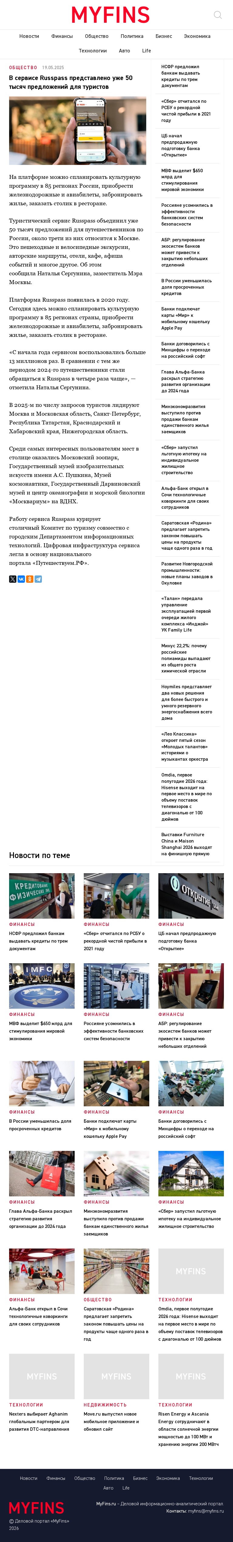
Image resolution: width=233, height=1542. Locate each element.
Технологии (93, 51)
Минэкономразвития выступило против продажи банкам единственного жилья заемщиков (185, 419)
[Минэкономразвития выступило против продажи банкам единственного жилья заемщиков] (116, 1195)
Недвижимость (105, 1405)
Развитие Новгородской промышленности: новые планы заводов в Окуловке (187, 573)
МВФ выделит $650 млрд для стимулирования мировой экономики (182, 180)
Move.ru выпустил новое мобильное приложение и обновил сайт (111, 1422)
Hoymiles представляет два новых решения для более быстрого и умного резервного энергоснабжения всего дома (186, 703)
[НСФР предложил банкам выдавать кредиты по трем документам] (42, 917)
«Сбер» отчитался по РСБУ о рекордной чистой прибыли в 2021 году (186, 111)
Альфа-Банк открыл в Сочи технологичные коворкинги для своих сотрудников (185, 498)
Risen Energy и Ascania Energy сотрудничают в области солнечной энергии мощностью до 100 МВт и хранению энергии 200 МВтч (189, 1429)
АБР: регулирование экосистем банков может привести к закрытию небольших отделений (184, 253)
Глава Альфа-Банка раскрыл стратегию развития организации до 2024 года (185, 382)
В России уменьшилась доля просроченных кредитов (186, 287)
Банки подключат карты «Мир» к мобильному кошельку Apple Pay (185, 318)
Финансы (62, 36)
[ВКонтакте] (21, 579)
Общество (97, 36)
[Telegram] (38, 579)
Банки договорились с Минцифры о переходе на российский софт (185, 350)
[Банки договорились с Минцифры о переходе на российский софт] (191, 1105)
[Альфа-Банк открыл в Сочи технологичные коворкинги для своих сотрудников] (42, 1292)
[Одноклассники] (29, 579)
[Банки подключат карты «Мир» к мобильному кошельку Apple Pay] (116, 1105)
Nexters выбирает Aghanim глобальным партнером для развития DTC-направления (39, 1422)
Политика (132, 36)
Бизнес (164, 36)
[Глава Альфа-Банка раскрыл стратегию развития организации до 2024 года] (42, 1195)
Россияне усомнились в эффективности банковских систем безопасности (187, 215)
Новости (29, 36)
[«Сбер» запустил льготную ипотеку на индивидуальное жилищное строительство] (191, 1195)
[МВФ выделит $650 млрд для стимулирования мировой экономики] (42, 1007)
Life (146, 51)
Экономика (197, 36)
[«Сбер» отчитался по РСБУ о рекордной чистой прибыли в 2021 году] (116, 917)
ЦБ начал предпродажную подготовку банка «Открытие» (180, 145)
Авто (124, 51)
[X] (12, 579)
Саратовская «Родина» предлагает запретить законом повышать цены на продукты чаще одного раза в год (186, 536)
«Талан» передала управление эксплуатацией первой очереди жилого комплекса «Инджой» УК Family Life (186, 614)
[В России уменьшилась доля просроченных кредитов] (42, 1105)
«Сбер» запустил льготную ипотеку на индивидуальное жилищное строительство (184, 460)
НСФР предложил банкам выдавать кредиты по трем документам (180, 76)
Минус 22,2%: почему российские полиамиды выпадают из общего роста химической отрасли (186, 659)
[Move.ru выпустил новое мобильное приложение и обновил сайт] (116, 1398)
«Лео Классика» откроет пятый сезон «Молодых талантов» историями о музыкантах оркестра (184, 747)
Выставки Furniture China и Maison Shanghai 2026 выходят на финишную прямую (186, 844)
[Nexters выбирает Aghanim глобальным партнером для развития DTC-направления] (42, 1398)
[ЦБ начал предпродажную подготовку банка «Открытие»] (191, 917)
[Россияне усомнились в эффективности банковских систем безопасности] (116, 1007)
